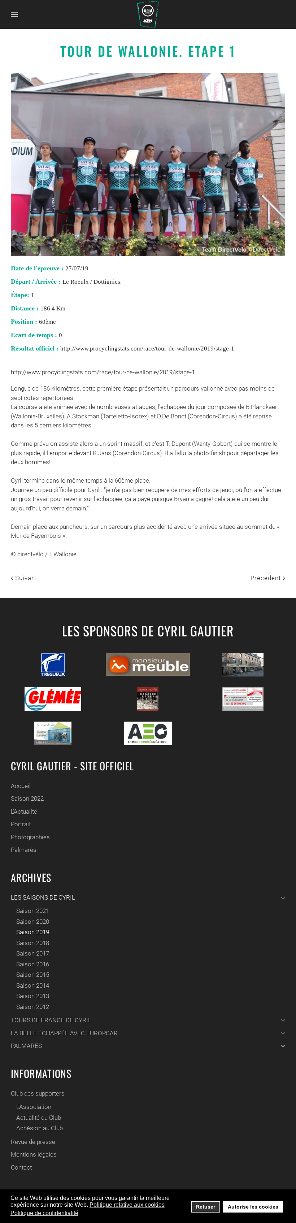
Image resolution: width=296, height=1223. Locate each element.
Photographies (30, 837)
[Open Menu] (14, 14)
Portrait (21, 824)
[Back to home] (148, 14)
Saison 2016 (32, 964)
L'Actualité (24, 811)
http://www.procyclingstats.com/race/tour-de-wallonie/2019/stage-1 (147, 348)
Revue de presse (33, 1141)
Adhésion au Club (39, 1128)
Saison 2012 (32, 1006)
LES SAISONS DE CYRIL (43, 897)
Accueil (21, 785)
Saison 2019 (32, 932)
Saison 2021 (32, 910)
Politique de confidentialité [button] (44, 1213)
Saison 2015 (32, 974)
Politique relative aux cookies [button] (127, 1205)
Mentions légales (34, 1154)
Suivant (25, 578)
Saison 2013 (32, 996)
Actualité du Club (38, 1117)
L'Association (33, 1106)
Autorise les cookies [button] (253, 1207)
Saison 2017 (32, 953)
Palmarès (23, 849)
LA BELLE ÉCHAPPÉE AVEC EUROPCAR (64, 1033)
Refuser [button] (205, 1207)
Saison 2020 (32, 921)
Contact (21, 1167)
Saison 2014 (32, 985)
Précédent (267, 578)
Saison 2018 (32, 942)
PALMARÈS (26, 1045)
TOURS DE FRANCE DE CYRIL (51, 1020)
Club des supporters (38, 1093)
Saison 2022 (27, 798)
